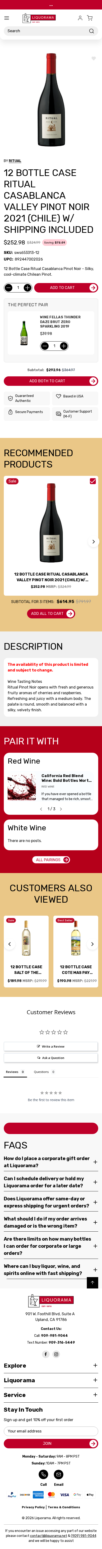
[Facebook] (46, 1354)
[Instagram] (56, 1354)
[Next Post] (61, 809)
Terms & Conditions (64, 1507)
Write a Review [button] (53, 1046)
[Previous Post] (41, 809)
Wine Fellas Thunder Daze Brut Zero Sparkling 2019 (60, 322)
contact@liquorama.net (48, 1536)
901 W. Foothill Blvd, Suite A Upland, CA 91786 (51, 1317)
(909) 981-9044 (83, 1536)
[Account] (80, 18)
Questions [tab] (41, 1072)
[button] (93, 541)
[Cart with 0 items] (92, 18)
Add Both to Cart (47, 381)
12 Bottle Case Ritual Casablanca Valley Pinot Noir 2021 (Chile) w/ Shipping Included (51, 577)
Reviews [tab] (12, 1072)
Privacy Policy (33, 1507)
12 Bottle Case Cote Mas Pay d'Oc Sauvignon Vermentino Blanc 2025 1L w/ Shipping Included (76, 970)
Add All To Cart (47, 613)
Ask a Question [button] (53, 1058)
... (51, 4)
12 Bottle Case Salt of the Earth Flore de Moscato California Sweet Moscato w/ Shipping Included (26, 970)
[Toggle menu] (6, 18)
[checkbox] (93, 481)
